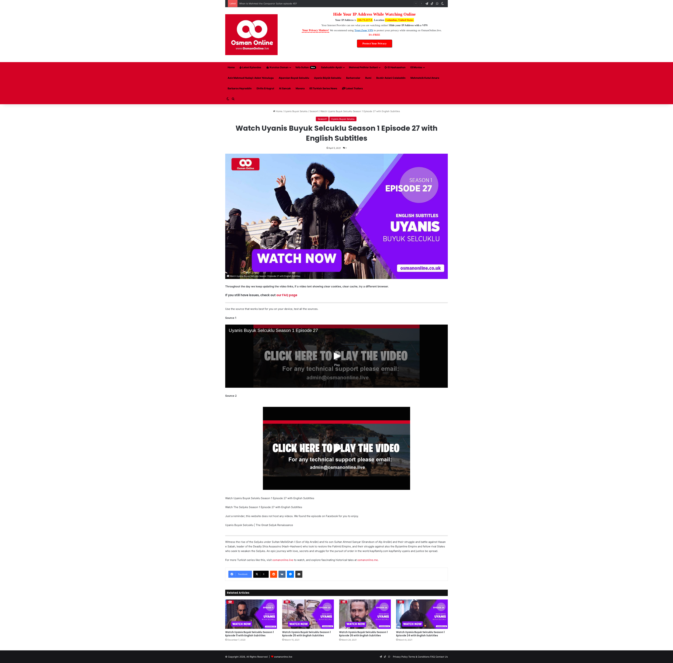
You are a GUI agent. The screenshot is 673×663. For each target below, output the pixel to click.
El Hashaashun (396, 67)
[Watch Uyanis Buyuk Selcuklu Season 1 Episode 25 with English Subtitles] (308, 614)
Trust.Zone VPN (363, 30)
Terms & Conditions (419, 656)
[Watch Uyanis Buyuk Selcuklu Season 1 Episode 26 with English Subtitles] (365, 614)
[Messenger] (290, 574)
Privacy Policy (400, 656)
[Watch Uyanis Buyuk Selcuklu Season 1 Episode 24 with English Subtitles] (422, 614)
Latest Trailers (354, 88)
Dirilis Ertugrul (265, 88)
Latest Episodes (251, 67)
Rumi (368, 77)
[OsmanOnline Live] (251, 34)
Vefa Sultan (305, 67)
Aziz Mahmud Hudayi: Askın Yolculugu (251, 77)
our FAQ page (286, 295)
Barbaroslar (353, 77)
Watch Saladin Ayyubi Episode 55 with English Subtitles (269, 3)
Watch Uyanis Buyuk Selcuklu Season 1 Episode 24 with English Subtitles (420, 633)
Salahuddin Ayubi (331, 67)
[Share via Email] (298, 574)
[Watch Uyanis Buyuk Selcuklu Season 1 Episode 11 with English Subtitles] (251, 614)
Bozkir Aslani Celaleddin (391, 77)
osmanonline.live (282, 560)
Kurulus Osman (278, 67)
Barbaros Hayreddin (240, 88)
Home (231, 67)
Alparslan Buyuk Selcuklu (294, 77)
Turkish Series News (324, 88)
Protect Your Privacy (374, 43)
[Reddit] (273, 574)
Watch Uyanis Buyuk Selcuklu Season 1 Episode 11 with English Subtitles (249, 633)
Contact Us (442, 656)
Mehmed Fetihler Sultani (363, 67)
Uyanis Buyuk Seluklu (296, 111)
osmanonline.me (367, 560)
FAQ (432, 656)
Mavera (300, 88)
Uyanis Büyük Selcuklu (327, 77)
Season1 (314, 111)
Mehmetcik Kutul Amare (424, 77)
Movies (417, 67)
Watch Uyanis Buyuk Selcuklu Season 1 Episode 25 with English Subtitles (306, 633)
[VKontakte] (281, 574)
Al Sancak (285, 88)
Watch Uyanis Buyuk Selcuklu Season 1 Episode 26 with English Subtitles (363, 633)
